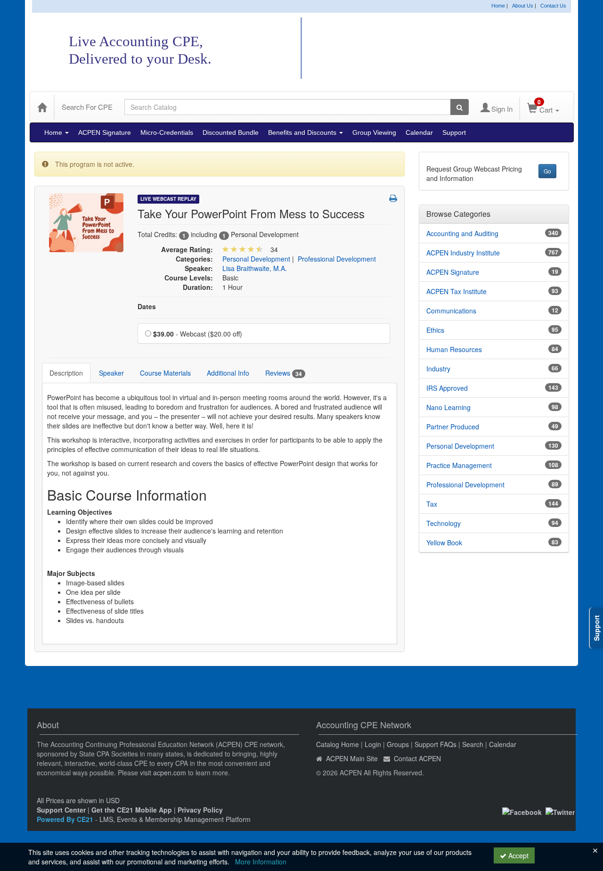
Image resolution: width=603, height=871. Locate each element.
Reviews (283, 373)
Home (498, 5)
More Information (260, 861)
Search (472, 744)
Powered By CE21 (66, 819)
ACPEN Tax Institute (456, 291)
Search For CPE (87, 107)
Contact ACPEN (417, 758)
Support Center (61, 809)
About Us (522, 5)
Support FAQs (435, 744)
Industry (438, 368)
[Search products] (459, 107)
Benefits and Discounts (303, 132)
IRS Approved (447, 388)
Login (373, 744)
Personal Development (256, 258)
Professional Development (337, 258)
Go (547, 171)
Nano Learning (448, 407)
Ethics (435, 330)
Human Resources (454, 349)
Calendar (419, 132)
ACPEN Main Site (352, 758)
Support (454, 132)
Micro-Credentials (166, 132)
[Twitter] (560, 811)
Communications (451, 310)
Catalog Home (337, 744)
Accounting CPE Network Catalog (427, 49)
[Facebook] (522, 811)
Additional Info (228, 373)
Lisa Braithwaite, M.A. (254, 268)
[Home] (42, 107)
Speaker (111, 373)
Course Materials (165, 373)
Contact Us (553, 5)
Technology (443, 523)
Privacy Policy (200, 809)
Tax (431, 504)
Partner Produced (452, 426)
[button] (393, 198)
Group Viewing (374, 132)
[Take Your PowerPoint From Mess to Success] (86, 221)
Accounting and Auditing (462, 233)
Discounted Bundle (231, 132)
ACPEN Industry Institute (463, 252)
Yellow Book (444, 542)
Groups (398, 744)
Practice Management (459, 465)
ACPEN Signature (104, 132)
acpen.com (169, 772)
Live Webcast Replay (168, 199)
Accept (517, 855)
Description (66, 373)
